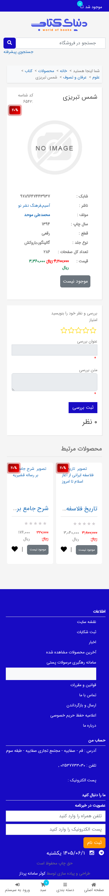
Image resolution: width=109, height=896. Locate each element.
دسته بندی (65, 890)
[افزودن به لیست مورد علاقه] (15, 549)
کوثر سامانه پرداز (32, 873)
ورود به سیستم (17, 890)
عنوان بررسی (87, 341)
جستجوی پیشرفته (18, 52)
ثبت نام (94, 842)
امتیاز (93, 320)
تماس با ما (87, 695)
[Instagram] (92, 852)
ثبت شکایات (86, 632)
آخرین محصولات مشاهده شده (71, 652)
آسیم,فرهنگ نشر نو (34, 205)
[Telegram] (101, 852)
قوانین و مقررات (83, 685)
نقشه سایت (86, 622)
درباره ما (89, 725)
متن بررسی (88, 370)
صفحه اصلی (94, 890)
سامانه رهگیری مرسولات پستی (71, 662)
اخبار (92, 642)
